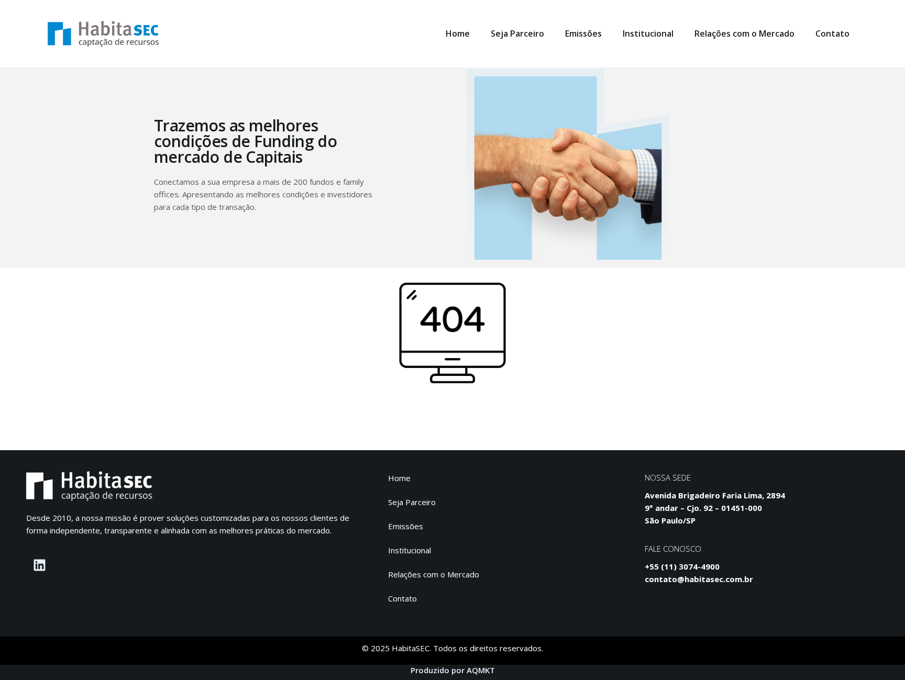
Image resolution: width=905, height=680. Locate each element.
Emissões (583, 33)
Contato (832, 33)
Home (458, 33)
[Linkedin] (39, 565)
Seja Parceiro (517, 33)
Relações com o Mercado (744, 33)
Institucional (648, 33)
